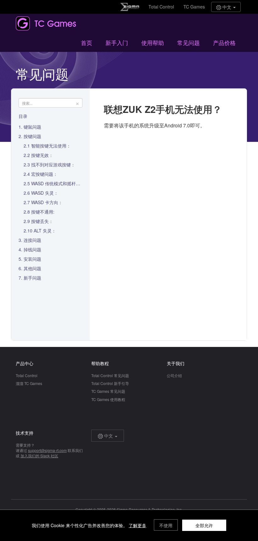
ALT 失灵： (45, 230)
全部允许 (204, 525)
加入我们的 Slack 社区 (39, 455)
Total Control (161, 6)
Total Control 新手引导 (110, 383)
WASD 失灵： (44, 193)
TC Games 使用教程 (108, 399)
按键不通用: (42, 212)
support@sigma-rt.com (47, 450)
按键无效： (42, 155)
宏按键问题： (44, 174)
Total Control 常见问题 (110, 375)
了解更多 (137, 525)
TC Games (194, 6)
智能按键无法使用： (51, 145)
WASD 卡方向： (47, 202)
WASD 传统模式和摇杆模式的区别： (66, 183)
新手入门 (116, 42)
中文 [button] (227, 7)
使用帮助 (152, 42)
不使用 (165, 525)
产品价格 (224, 42)
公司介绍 (174, 375)
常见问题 (188, 42)
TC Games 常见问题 (108, 391)
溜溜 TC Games (29, 383)
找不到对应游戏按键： (53, 164)
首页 (86, 42)
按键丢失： (42, 221)
